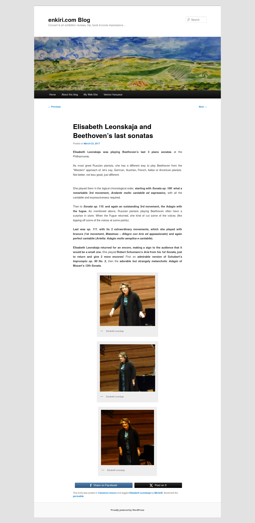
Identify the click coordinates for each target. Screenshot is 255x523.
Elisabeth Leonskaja (140, 492)
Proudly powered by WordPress (127, 510)
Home (52, 94)
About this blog (70, 94)
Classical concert (107, 492)
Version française (113, 94)
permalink (78, 496)
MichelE (158, 492)
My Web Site (91, 94)
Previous (54, 106)
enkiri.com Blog (69, 19)
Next (203, 106)
